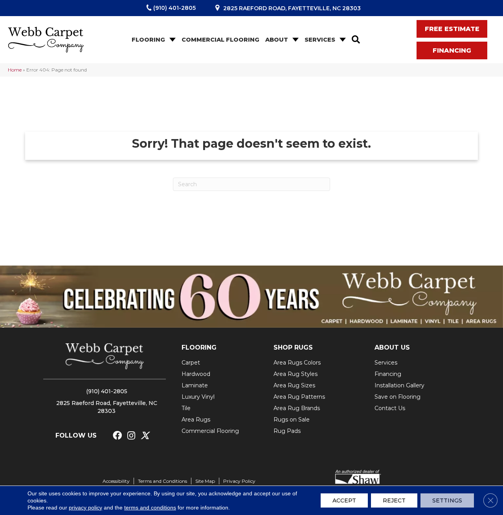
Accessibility (116, 481)
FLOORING (199, 347)
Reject (394, 500)
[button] (171, 40)
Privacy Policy (239, 481)
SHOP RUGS (293, 347)
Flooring (148, 39)
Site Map (205, 481)
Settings (447, 500)
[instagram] (131, 436)
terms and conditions (150, 507)
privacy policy (85, 507)
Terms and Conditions (162, 481)
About (276, 39)
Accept (344, 500)
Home (15, 70)
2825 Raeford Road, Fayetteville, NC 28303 (292, 8)
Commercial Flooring (220, 39)
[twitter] (144, 436)
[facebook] (117, 436)
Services (320, 39)
